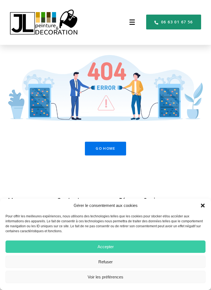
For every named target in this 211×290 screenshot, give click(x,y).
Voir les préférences (105, 277)
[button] (203, 205)
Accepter (106, 246)
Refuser (105, 261)
